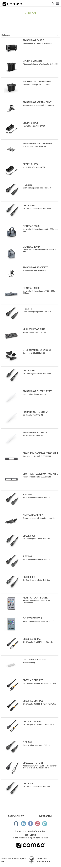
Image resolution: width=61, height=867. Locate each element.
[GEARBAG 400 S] (11, 294)
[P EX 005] (11, 500)
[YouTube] (37, 823)
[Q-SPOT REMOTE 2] (11, 624)
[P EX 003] (11, 562)
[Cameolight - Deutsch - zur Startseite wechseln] (12, 3)
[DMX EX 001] (11, 789)
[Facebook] (30, 823)
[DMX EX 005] (11, 542)
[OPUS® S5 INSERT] (11, 67)
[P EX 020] (11, 191)
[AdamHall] (16, 823)
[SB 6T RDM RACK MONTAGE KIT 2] (11, 480)
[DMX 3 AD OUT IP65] (11, 686)
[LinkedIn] (23, 823)
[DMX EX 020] (11, 211)
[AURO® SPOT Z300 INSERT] (11, 87)
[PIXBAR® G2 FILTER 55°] (11, 418)
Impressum (45, 816)
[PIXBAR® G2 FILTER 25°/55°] (11, 397)
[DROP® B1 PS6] (11, 170)
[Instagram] (44, 823)
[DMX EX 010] (11, 376)
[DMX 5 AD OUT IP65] (11, 707)
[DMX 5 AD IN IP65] (11, 727)
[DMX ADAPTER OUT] (11, 769)
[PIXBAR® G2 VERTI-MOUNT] (11, 108)
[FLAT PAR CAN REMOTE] (11, 604)
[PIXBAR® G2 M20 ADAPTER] (11, 149)
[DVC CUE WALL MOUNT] (11, 665)
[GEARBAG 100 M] (11, 253)
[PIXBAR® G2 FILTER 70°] (11, 438)
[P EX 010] (11, 315)
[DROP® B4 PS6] (11, 129)
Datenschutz (16, 816)
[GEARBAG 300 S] (11, 232)
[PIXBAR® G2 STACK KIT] (11, 273)
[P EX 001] (11, 748)
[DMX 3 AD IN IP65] (11, 645)
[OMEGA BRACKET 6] (11, 521)
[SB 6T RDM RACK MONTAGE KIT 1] (11, 459)
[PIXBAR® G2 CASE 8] (11, 46)
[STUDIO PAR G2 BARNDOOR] (11, 356)
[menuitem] (53, 3)
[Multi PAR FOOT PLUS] (11, 335)
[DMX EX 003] (11, 583)
